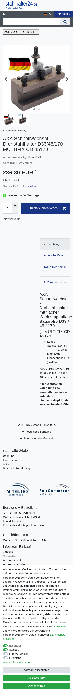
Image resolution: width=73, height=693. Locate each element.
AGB (6, 464)
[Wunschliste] (51, 14)
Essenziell (15, 645)
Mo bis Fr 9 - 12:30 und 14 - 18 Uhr (25, 540)
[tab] (55, 244)
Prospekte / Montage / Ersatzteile (23, 525)
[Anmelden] (4, 14)
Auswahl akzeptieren (36, 669)
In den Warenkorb (44, 208)
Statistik (14, 649)
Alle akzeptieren (36, 677)
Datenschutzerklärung (16, 468)
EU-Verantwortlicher (54, 282)
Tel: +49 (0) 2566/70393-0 (19, 513)
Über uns (8, 455)
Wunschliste (13, 219)
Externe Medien (19, 653)
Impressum (10, 459)
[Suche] (65, 21)
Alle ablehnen (36, 685)
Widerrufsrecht (12, 560)
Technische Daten (53, 255)
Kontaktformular (13, 521)
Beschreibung (50, 244)
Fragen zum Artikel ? (54, 268)
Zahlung (8, 551)
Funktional (15, 657)
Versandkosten (31, 186)
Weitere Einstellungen (16, 661)
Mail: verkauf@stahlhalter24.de (22, 517)
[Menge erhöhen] (15, 205)
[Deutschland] (45, 14)
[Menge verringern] (15, 211)
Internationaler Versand (38, 438)
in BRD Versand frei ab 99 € (38, 424)
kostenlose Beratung (38, 431)
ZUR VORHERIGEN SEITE (21, 31)
